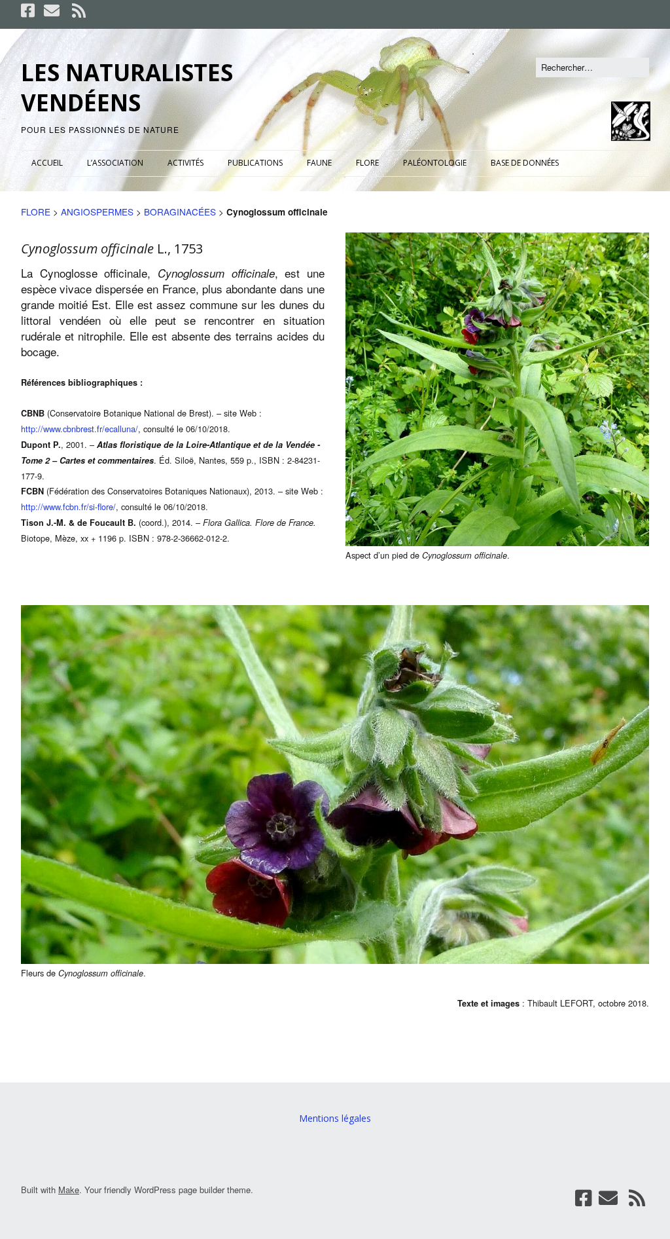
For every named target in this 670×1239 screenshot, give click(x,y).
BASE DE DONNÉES (525, 162)
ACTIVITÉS (185, 162)
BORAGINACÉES (180, 211)
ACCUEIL (47, 162)
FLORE (367, 162)
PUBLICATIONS (255, 162)
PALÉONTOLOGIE (435, 162)
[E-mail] (51, 10)
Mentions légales (335, 1118)
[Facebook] (29, 10)
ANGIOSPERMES (97, 211)
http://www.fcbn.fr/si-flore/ (68, 506)
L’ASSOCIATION (115, 162)
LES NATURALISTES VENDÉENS (127, 87)
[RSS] (78, 10)
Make (68, 1189)
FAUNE (319, 162)
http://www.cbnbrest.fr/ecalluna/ (79, 428)
